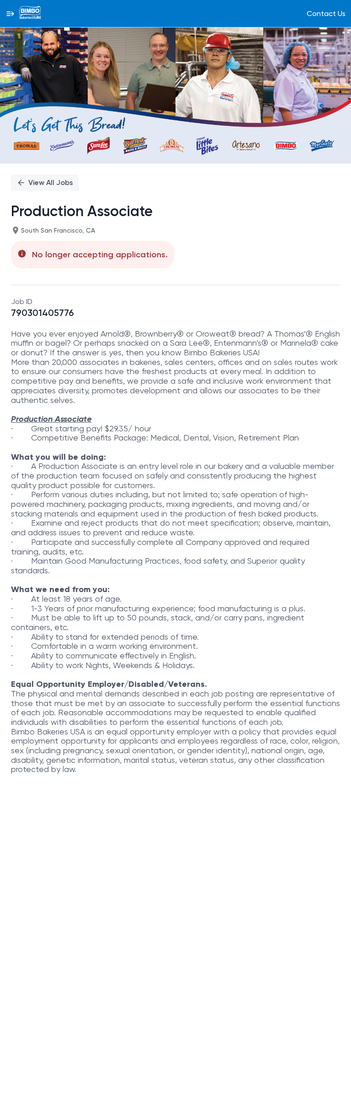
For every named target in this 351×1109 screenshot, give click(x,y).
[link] (30, 13)
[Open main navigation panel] (10, 13)
